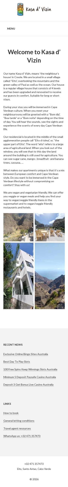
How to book (11, 413)
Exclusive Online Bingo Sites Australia (25, 354)
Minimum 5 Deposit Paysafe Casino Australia (29, 377)
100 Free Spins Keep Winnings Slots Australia (30, 369)
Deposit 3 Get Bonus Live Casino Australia (28, 384)
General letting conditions (18, 420)
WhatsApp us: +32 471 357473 (21, 435)
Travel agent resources (17, 428)
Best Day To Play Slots (16, 361)
